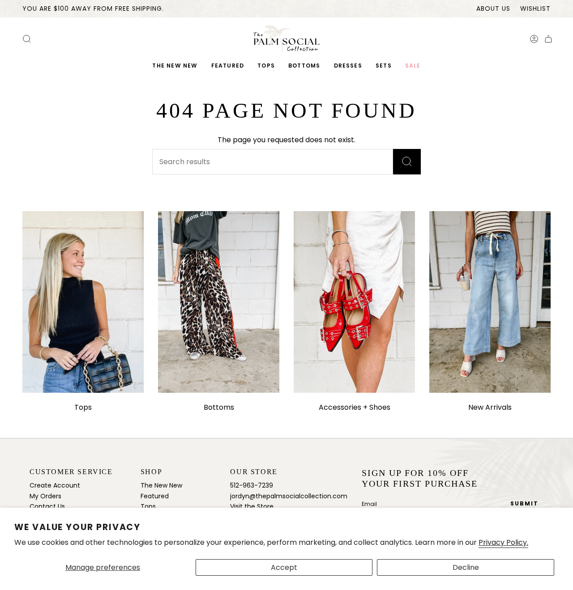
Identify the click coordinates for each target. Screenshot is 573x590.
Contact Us (47, 506)
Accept (284, 567)
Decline (466, 567)
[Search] (407, 161)
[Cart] (548, 39)
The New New (161, 485)
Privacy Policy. (503, 542)
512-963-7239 (251, 485)
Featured (155, 496)
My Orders (45, 496)
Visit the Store (252, 506)
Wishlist (535, 8)
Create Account (55, 485)
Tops (148, 506)
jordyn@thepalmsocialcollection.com (288, 496)
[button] (228, 66)
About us (493, 8)
